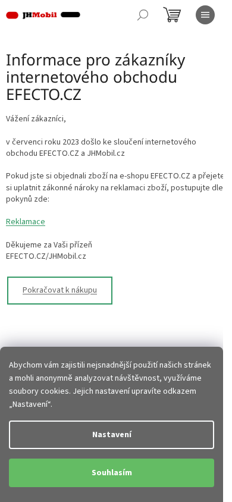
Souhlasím (112, 473)
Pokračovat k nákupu (60, 290)
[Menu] (205, 15)
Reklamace (25, 222)
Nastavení (111, 435)
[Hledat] (143, 15)
